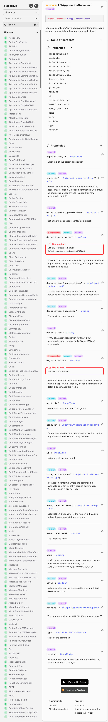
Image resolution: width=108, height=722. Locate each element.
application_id (58, 53)
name (51, 112)
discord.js (10, 6)
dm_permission (58, 83)
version (53, 129)
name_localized (58, 108)
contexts (54, 58)
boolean (82, 237)
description (56, 79)
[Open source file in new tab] (102, 7)
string (85, 311)
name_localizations (60, 104)
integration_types (60, 100)
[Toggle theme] (36, 6)
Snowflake (76, 156)
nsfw (51, 117)
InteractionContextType (78, 178)
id (50, 96)
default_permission (60, 66)
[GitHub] (31, 6)
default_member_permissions (60, 62)
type (51, 125)
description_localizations (60, 70)
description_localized (60, 75)
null (49, 181)
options (53, 121)
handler (53, 91)
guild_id (54, 87)
